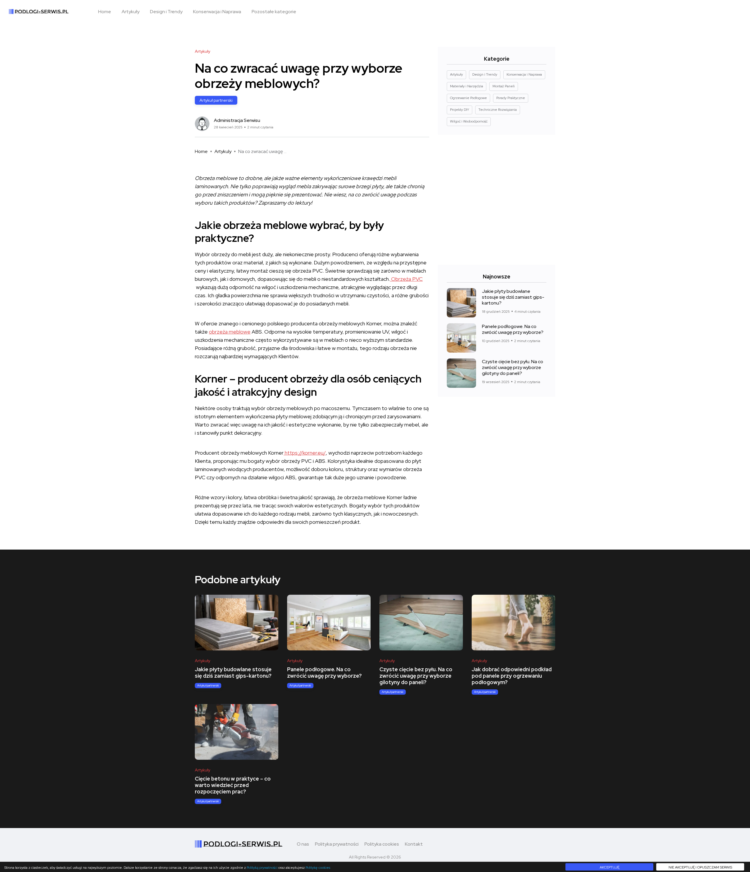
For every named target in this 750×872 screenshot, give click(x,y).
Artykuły (202, 51)
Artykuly (222, 151)
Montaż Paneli (503, 86)
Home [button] (104, 12)
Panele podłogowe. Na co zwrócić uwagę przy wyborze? (512, 329)
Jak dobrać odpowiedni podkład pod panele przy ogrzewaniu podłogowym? (512, 676)
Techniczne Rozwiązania (497, 109)
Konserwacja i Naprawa (524, 74)
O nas (303, 844)
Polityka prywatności (337, 844)
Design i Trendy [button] (166, 12)
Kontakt (414, 844)
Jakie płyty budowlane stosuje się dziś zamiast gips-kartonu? (513, 297)
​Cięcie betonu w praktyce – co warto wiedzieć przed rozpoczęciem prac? (233, 785)
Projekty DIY (459, 109)
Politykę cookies (318, 867)
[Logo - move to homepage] (39, 11)
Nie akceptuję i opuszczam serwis (700, 867)
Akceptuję (609, 867)
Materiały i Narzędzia (466, 86)
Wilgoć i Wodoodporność (469, 121)
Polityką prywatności (262, 867)
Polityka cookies (381, 844)
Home (201, 151)
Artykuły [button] (130, 12)
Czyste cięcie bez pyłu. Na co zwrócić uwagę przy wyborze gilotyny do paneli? (512, 367)
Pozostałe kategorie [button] (274, 12)
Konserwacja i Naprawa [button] (217, 12)
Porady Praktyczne (510, 98)
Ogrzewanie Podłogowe (468, 98)
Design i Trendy (484, 74)
